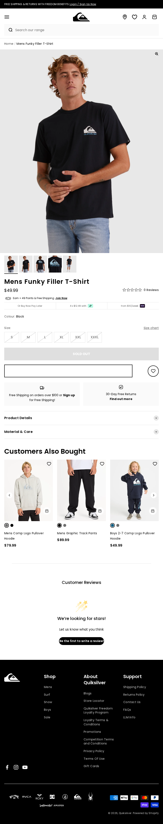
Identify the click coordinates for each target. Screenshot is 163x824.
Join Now (61, 298)
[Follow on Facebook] (7, 767)
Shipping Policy (134, 687)
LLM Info (129, 717)
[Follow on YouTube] (25, 767)
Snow (48, 702)
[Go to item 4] (55, 265)
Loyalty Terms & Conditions (96, 722)
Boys (47, 710)
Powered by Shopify (146, 813)
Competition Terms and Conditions (99, 741)
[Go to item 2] (25, 265)
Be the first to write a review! (81, 641)
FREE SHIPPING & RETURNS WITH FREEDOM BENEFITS (50, 4)
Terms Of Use (94, 759)
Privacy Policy (94, 751)
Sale (47, 717)
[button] (7, 17)
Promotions (92, 732)
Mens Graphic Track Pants (77, 533)
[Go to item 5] (69, 265)
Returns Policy (134, 694)
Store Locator (94, 701)
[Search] (8, 30)
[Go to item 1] (11, 265)
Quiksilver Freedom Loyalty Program (98, 710)
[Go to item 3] (40, 265)
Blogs (87, 693)
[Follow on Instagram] (16, 767)
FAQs (127, 710)
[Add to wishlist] (153, 371)
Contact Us (132, 702)
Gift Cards (91, 766)
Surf (47, 694)
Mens (48, 687)
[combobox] (86, 30)
